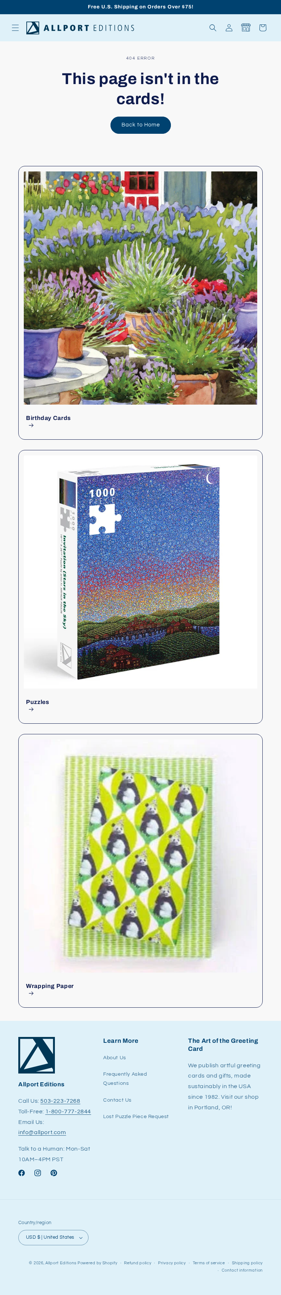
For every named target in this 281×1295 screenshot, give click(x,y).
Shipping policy (247, 1263)
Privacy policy (172, 1263)
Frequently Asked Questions (125, 1079)
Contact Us (117, 1100)
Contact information (242, 1270)
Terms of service (209, 1263)
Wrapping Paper (50, 986)
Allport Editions (60, 1263)
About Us (114, 1057)
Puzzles (37, 702)
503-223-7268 (60, 1101)
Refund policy (137, 1263)
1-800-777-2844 (68, 1111)
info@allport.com (42, 1132)
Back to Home (140, 125)
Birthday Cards (48, 418)
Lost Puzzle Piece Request (136, 1116)
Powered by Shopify (97, 1263)
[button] (15, 28)
